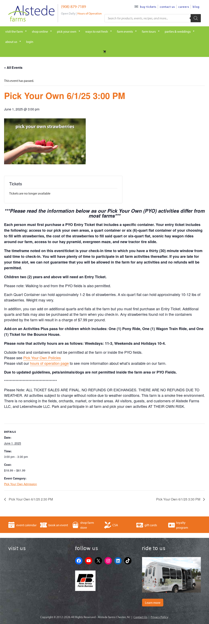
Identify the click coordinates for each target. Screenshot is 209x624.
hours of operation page (49, 363)
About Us (11, 42)
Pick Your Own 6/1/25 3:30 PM (178, 499)
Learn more (152, 603)
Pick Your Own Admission (20, 484)
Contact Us (167, 7)
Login (29, 42)
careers (183, 7)
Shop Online (40, 31)
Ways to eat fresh (96, 31)
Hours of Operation (89, 13)
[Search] (196, 18)
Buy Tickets (148, 7)
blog (196, 7)
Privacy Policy (159, 617)
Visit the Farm (14, 31)
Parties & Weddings (178, 31)
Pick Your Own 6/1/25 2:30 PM (30, 499)
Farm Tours (149, 31)
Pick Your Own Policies (42, 357)
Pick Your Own (66, 31)
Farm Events (125, 31)
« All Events (13, 67)
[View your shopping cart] (104, 52)
